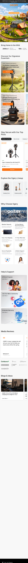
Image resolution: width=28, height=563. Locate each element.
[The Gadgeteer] (23, 361)
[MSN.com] (14, 361)
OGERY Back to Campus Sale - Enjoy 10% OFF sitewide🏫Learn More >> (14, 1)
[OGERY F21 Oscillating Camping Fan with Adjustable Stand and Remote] (12, 151)
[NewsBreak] (23, 365)
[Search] (24, 5)
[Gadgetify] (5, 365)
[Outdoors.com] (5, 361)
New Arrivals (16, 139)
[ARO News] (5, 368)
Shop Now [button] (13, 26)
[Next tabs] (27, 139)
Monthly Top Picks (6, 139)
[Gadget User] (14, 365)
